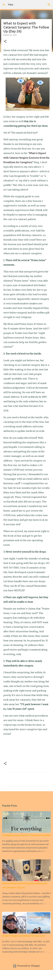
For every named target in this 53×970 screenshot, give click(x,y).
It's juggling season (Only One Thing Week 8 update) (26, 835)
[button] (5, 41)
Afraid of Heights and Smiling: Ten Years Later (23, 936)
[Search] (49, 4)
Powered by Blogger (28, 966)
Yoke (10, 4)
